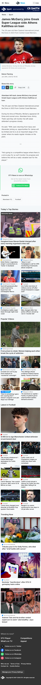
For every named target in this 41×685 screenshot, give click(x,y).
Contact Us (4, 666)
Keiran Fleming (7, 74)
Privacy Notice (26, 664)
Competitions (26, 638)
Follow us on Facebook (13, 650)
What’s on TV (6, 641)
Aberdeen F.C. (7, 199)
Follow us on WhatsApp (13, 654)
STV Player (6, 638)
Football (18, 199)
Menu (7, 3)
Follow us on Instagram (13, 658)
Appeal (23, 641)
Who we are (5, 664)
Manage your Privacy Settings (12, 672)
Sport (11, 15)
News (4, 15)
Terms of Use (15, 664)
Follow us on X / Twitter (13, 646)
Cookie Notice (15, 666)
